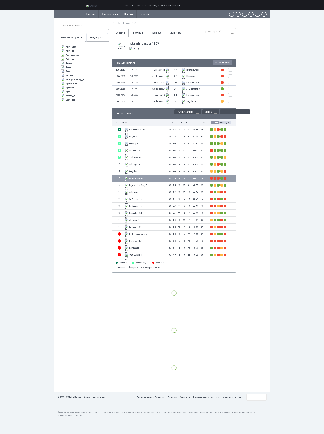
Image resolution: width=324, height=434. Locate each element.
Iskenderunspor (193, 70)
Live (114, 23)
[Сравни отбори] (230, 70)
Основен (120, 32)
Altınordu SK (134, 220)
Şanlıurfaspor (135, 157)
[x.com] (238, 14)
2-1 (175, 88)
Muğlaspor (134, 136)
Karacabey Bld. (135, 213)
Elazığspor (191, 76)
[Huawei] (264, 14)
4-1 (175, 70)
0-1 (175, 76)
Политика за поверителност (206, 397)
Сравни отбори (110, 14)
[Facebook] (231, 14)
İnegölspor (191, 101)
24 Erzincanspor (193, 88)
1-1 (175, 101)
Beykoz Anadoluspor (138, 234)
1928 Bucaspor (135, 255)
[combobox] (219, 31)
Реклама (144, 14)
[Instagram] (244, 14)
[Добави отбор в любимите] (161, 43)
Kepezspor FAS (136, 241)
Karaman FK (134, 248)
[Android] (257, 14)
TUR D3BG (134, 70)
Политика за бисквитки (179, 397)
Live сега (90, 14)
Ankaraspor (134, 192)
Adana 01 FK (159, 82)
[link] (174, 70)
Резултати (138, 32)
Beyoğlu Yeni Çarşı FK (138, 185)
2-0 (175, 82)
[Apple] (251, 14)
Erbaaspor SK (159, 95)
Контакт (128, 14)
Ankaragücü (159, 70)
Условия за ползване (233, 397)
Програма (156, 32)
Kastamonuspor (136, 206)
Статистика (175, 32)
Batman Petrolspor (137, 129)
